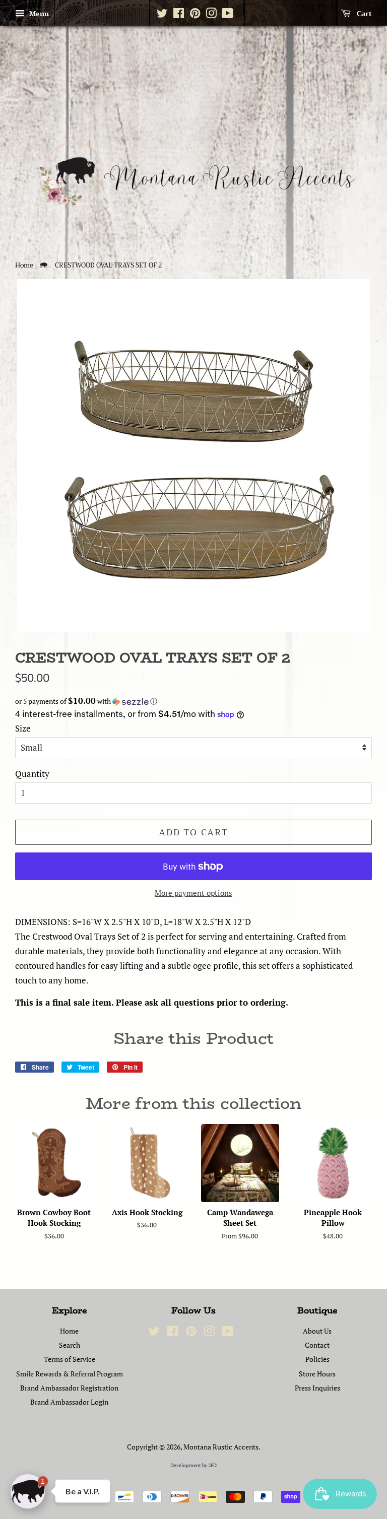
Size (23, 728)
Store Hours (317, 1373)
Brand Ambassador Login (69, 1402)
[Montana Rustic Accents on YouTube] (227, 15)
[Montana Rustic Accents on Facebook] (178, 15)
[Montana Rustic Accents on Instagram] (211, 15)
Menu (38, 13)
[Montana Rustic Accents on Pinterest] (195, 15)
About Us (317, 1331)
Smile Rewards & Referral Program (69, 1373)
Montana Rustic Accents (221, 1446)
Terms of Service (69, 1359)
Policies (317, 1359)
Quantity (32, 773)
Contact (317, 1345)
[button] (193, 701)
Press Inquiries (317, 1388)
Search (69, 1345)
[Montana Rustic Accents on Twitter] (162, 15)
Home (24, 265)
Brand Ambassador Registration (69, 1388)
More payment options (193, 893)
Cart (363, 14)
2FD (212, 1465)
